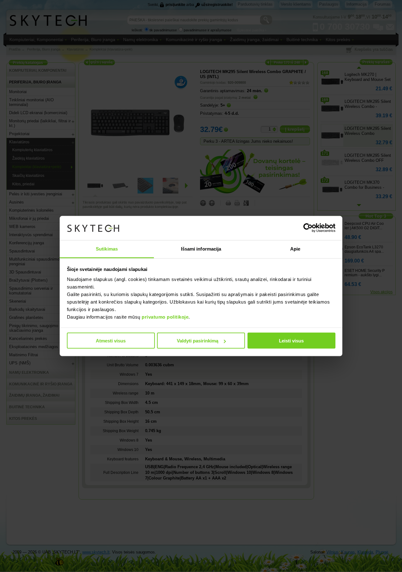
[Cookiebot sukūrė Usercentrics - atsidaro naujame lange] (307, 228)
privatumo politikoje (165, 316)
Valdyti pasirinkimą (197, 340)
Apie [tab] (295, 248)
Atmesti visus (111, 340)
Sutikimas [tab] (107, 248)
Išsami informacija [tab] (201, 248)
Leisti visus (291, 340)
